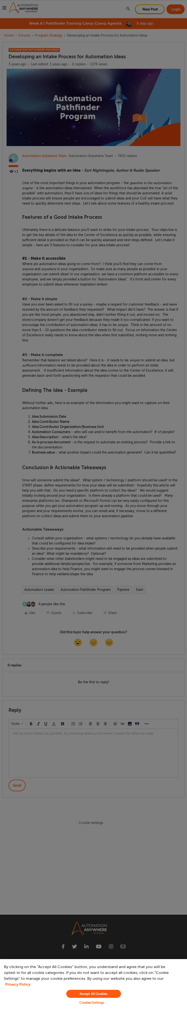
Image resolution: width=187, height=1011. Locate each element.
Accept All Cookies (93, 994)
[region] (93, 985)
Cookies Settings (91, 1002)
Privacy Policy (17, 984)
